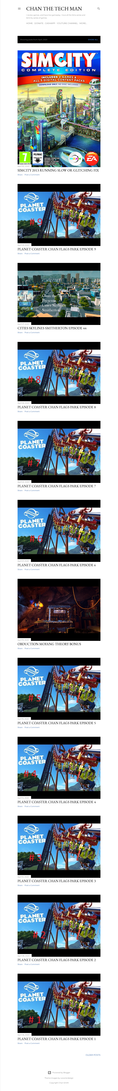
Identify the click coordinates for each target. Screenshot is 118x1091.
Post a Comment (32, 175)
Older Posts (93, 1055)
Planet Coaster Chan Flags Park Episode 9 (57, 249)
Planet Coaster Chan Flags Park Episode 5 (57, 723)
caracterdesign (66, 1078)
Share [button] (20, 175)
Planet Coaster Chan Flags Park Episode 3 (57, 881)
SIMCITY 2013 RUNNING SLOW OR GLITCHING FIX (58, 170)
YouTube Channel (67, 23)
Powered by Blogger (61, 1072)
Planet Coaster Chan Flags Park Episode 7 (57, 486)
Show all (93, 39)
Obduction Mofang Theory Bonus (49, 644)
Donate (38, 23)
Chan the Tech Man (54, 8)
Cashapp (50, 23)
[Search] (98, 8)
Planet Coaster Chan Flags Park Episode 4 (57, 802)
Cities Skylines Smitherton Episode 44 (52, 328)
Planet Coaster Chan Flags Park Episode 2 (57, 960)
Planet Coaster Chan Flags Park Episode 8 (57, 407)
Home (29, 23)
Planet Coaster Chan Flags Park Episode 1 (57, 1039)
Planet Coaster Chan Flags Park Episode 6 (57, 565)
